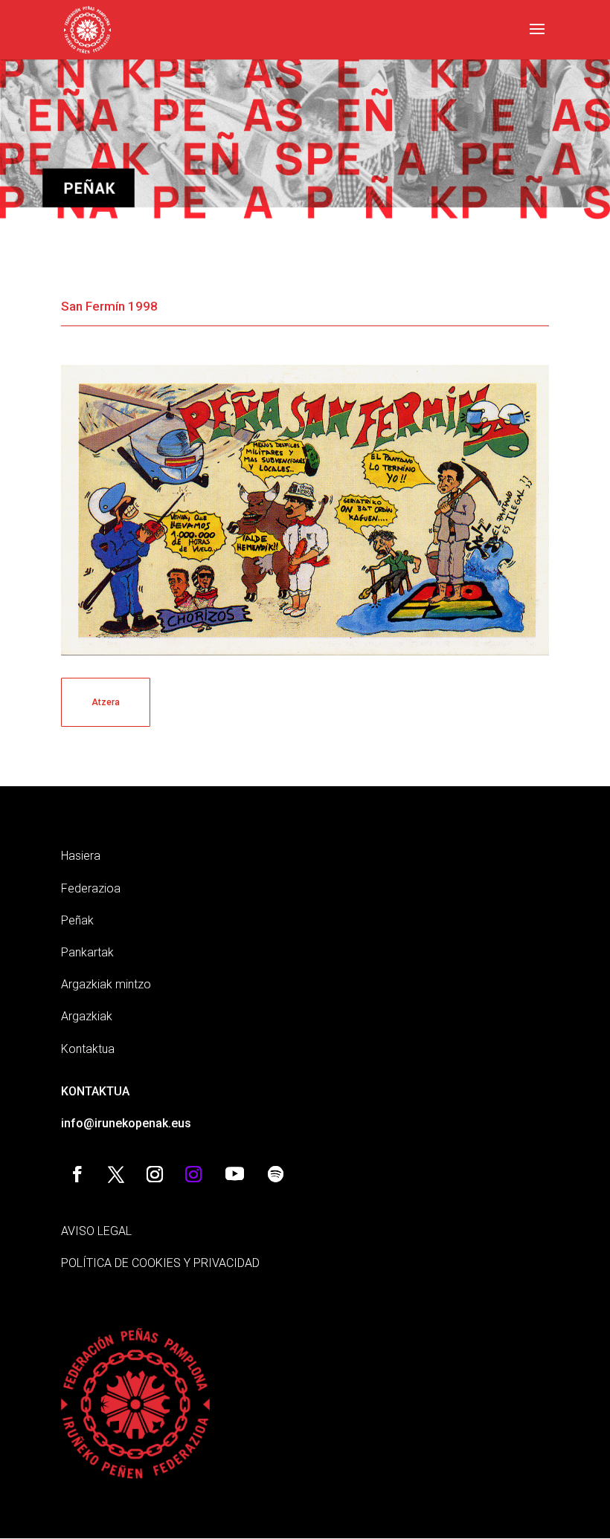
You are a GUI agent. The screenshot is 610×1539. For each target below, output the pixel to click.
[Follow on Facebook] (77, 1174)
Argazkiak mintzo (106, 984)
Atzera (106, 702)
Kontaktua (88, 1049)
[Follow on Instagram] (154, 1174)
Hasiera (80, 856)
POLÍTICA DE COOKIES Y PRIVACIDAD (160, 1263)
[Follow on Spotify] (275, 1174)
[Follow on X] (116, 1174)
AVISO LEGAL (96, 1231)
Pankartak (87, 952)
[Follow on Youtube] (234, 1174)
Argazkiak (86, 1016)
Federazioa (91, 888)
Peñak (77, 920)
